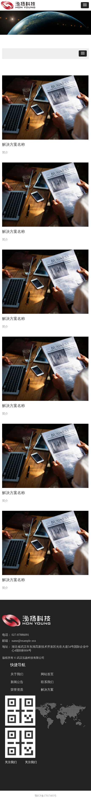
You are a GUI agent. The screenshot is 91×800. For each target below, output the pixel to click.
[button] (85, 5)
